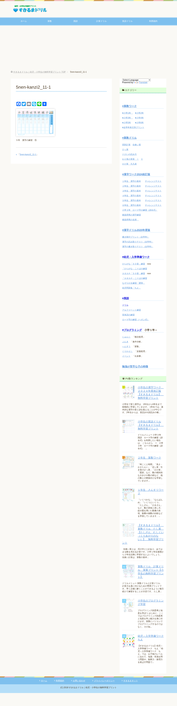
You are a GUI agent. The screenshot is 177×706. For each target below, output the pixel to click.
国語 (75, 21)
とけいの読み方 (129, 154)
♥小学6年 (139, 123)
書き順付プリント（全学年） (135, 237)
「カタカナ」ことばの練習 (134, 278)
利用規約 (153, 21)
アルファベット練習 (131, 310)
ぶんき (125, 342)
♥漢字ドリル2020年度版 (136, 230)
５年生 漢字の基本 (131, 200)
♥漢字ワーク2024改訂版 (136, 174)
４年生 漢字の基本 (131, 196)
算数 (50, 21)
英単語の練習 (128, 315)
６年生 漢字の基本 (131, 205)
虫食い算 (137, 145)
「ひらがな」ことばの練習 (134, 269)
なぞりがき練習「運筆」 (133, 283)
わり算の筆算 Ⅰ (130, 159)
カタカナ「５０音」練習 (133, 273)
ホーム (24, 21)
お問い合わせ (79, 681)
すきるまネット (130, 681)
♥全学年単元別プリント (133, 127)
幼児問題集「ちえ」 (131, 288)
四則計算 (126, 145)
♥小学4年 (139, 118)
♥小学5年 (126, 123)
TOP (39, 72)
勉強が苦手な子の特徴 (135, 366)
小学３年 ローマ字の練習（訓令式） (139, 210)
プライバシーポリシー (104, 681)
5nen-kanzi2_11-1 (28, 154)
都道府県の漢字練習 (131, 215)
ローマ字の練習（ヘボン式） (135, 319)
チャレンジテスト (153, 181)
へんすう (126, 346)
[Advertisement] (88, 48)
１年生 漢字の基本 (131, 181)
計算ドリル (101, 21)
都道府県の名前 (130, 220)
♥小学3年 (127, 118)
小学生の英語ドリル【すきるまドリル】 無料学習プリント (151, 425)
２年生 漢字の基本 (131, 186)
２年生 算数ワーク (149, 457)
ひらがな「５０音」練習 (133, 264)
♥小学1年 (127, 113)
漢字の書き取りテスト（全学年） (137, 246)
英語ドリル (127, 21)
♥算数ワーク (129, 106)
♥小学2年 (139, 113)
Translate (143, 82)
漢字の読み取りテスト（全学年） (137, 242)
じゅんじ (126, 337)
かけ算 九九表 (129, 164)
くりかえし (127, 351)
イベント (126, 356)
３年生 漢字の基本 (131, 191)
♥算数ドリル (129, 137)
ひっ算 (125, 149)
